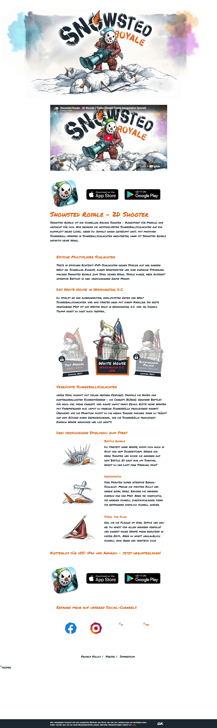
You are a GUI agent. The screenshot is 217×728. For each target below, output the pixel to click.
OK (160, 723)
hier (134, 724)
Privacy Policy (91, 656)
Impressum (127, 656)
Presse (110, 656)
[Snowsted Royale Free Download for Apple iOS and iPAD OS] (102, 199)
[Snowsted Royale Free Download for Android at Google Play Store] (142, 199)
